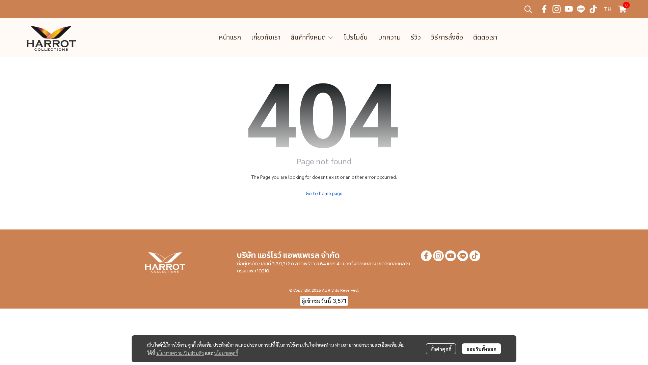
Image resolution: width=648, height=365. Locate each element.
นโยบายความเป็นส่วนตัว (180, 353)
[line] (580, 9)
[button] (528, 9)
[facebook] (544, 9)
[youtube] (568, 9)
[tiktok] (593, 9)
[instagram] (556, 9)
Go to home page (324, 193)
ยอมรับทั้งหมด (481, 349)
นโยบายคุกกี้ (226, 353)
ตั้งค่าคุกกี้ (441, 349)
